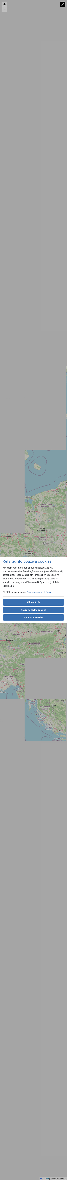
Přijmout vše (33, 602)
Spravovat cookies (33, 617)
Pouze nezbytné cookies (33, 610)
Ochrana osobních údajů (39, 592)
